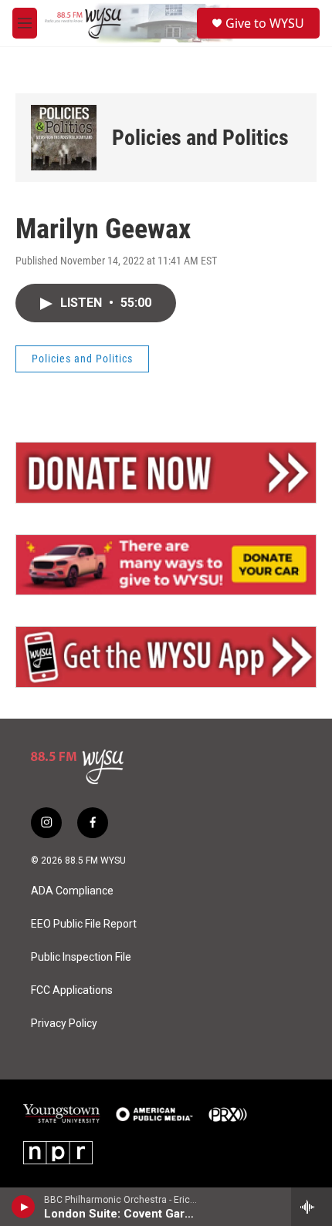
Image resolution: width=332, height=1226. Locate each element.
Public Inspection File (81, 957)
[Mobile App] (166, 657)
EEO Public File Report (84, 924)
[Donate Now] (166, 473)
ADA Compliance (72, 891)
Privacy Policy (64, 1023)
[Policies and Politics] (64, 137)
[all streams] (311, 1206)
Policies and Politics (200, 137)
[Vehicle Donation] (166, 565)
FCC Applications (72, 990)
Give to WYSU (264, 23)
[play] (23, 1206)
